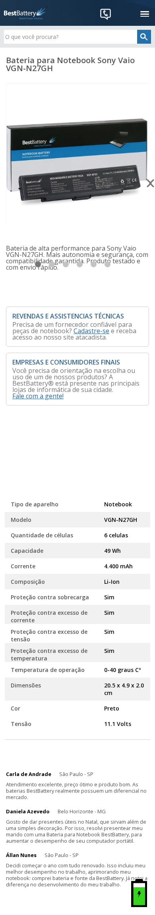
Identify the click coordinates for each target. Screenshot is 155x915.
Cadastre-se (91, 330)
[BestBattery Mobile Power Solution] (26, 13)
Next (151, 183)
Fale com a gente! (38, 396)
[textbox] (77, 37)
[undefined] (77, 154)
